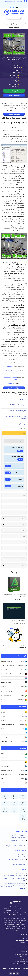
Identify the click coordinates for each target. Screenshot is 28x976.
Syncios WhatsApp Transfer (7, 729)
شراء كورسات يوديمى (10, 1)
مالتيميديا (23, 805)
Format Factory (4, 686)
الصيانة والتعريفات (23, 819)
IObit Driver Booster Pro (6, 674)
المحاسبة (5, 811)
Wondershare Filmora (6, 682)
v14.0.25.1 (22, 762)
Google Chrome (4, 700)
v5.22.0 (22, 686)
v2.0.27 (22, 753)
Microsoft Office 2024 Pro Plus (8, 692)
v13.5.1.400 (21, 674)
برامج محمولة (4, 805)
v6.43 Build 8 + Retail (20, 665)
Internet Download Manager (7, 665)
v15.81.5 (22, 733)
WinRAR (3, 678)
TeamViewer (4, 733)
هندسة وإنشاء (14, 798)
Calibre (2, 779)
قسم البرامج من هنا (8, 366)
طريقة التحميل (19, 1)
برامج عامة (23, 798)
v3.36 (23, 716)
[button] (23, 24)
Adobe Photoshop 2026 (6, 770)
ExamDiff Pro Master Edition (7, 725)
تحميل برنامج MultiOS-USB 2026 (19, 621)
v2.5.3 (23, 729)
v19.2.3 (22, 766)
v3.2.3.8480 (21, 774)
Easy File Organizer (5, 737)
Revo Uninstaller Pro (5, 670)
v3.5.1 (23, 737)
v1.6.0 (23, 741)
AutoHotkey (3, 754)
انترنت (14, 811)
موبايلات (4, 798)
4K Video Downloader (6, 696)
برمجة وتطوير (14, 805)
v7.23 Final (22, 678)
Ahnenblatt (3, 720)
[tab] (14, 433)
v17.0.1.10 (22, 724)
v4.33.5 (22, 695)
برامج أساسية (23, 811)
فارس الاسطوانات (10, 383)
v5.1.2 (23, 758)
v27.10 (22, 770)
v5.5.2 (23, 669)
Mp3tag (3, 716)
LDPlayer (3, 762)
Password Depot (5, 766)
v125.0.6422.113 (20, 700)
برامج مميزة (24, 869)
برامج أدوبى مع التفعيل (20, 850)
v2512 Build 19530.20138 (6, 690)
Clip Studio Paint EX (5, 758)
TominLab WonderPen (6, 775)
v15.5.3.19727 (21, 682)
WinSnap (3, 783)
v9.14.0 (22, 778)
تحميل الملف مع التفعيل (14, 95)
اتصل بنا (25, 5)
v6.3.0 (23, 783)
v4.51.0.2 (22, 720)
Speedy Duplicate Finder (6, 741)
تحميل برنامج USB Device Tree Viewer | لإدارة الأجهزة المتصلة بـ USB (14, 58)
